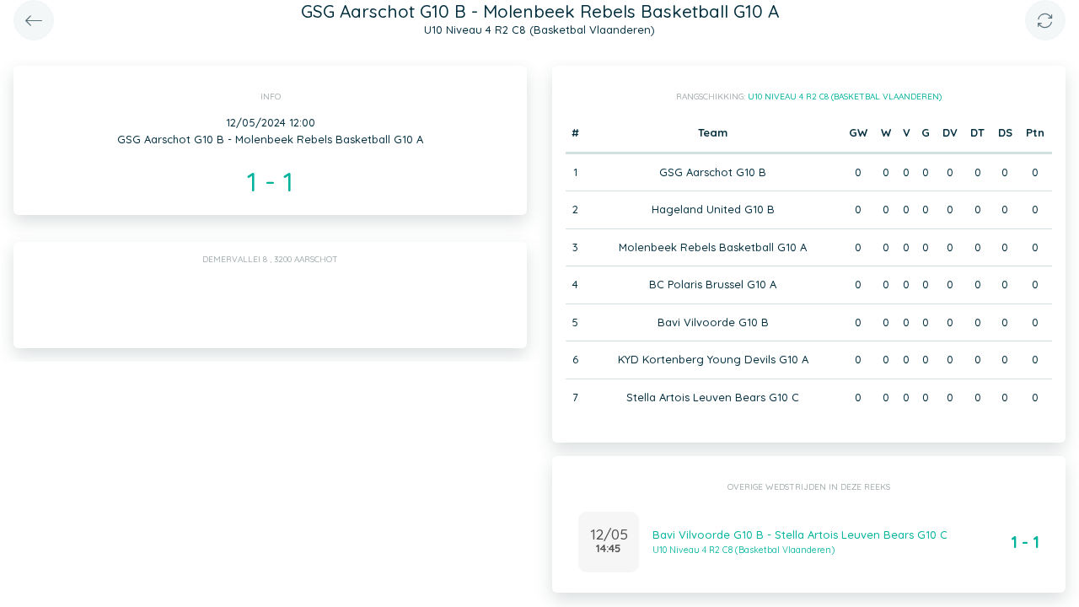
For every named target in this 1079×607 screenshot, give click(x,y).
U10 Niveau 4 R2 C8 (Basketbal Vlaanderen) (845, 96)
